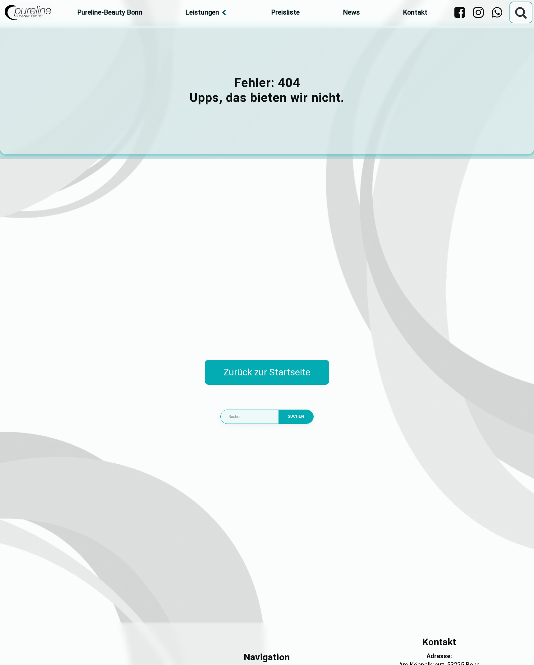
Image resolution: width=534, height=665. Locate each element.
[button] (13, 651)
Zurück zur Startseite (267, 372)
